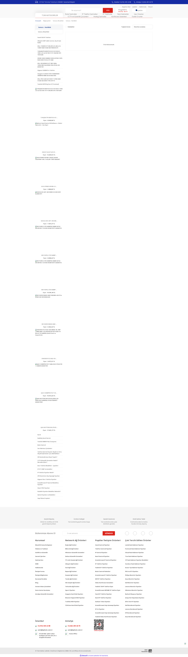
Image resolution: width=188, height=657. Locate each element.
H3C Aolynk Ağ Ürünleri (72, 583)
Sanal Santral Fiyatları (102, 545)
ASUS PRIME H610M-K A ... (49, 186)
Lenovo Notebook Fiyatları (134, 609)
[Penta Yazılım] (150, 651)
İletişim (150, 7)
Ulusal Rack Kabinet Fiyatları (134, 552)
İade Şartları (39, 560)
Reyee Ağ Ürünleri (71, 571)
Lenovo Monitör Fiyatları (133, 586)
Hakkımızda (142, 7)
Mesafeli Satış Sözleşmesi (43, 545)
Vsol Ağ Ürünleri (70, 567)
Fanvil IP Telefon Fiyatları (103, 594)
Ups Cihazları (139, 14)
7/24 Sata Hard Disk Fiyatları (74, 605)
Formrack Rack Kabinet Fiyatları (135, 549)
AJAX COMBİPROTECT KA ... (49, 393)
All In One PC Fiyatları (132, 601)
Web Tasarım (144, 650)
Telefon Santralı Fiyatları (103, 549)
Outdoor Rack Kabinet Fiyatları (135, 564)
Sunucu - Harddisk (71, 21)
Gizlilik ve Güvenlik (41, 552)
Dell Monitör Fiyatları (132, 583)
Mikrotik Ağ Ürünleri (72, 549)
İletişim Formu (40, 571)
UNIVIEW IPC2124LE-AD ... (49, 358)
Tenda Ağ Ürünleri (71, 579)
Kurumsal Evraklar (41, 579)
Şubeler (134, 7)
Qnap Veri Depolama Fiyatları (134, 598)
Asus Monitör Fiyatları (132, 579)
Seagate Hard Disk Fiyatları (74, 594)
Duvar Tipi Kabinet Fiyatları (134, 567)
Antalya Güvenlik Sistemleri (44, 594)
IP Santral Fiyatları (101, 552)
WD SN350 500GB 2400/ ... (49, 324)
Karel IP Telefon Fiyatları (103, 598)
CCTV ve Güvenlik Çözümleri (78, 16)
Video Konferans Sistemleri (104, 583)
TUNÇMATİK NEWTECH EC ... (49, 117)
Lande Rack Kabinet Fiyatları (134, 545)
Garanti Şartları (40, 556)
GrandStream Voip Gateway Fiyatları (107, 605)
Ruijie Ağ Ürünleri (70, 545)
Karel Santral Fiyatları (102, 556)
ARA (107, 10)
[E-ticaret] (93, 655)
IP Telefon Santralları (90, 14)
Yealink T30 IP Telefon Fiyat (104, 586)
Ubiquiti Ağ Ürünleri (71, 564)
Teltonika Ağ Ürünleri (72, 586)
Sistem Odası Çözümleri (43, 586)
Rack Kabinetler (123, 14)
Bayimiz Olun (126, 7)
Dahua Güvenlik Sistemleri (74, 556)
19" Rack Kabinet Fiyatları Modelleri (136, 560)
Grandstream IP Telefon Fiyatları (106, 575)
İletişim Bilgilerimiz (41, 575)
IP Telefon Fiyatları (101, 564)
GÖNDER (109, 533)
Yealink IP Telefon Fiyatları (104, 567)
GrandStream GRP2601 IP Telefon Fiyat (107, 590)
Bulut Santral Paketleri (102, 571)
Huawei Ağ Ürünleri (71, 575)
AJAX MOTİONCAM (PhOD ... (49, 427)
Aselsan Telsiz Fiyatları (102, 601)
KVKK (36, 564)
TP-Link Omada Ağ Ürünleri (74, 560)
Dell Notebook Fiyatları (132, 605)
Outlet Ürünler (137, 16)
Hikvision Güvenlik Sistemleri (74, 552)
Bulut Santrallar (71, 14)
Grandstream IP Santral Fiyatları (105, 560)
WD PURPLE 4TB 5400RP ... (49, 290)
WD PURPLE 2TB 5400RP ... (49, 255)
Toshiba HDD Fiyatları (72, 601)
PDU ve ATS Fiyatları (131, 571)
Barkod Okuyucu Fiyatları (133, 594)
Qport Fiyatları (70, 590)
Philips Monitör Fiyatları (133, 575)
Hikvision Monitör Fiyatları (134, 590)
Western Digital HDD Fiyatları (75, 598)
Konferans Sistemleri (119, 16)
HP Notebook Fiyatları (132, 613)
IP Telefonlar (107, 14)
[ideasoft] (84, 656)
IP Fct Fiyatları (99, 609)
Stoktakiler (71, 27)
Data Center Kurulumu (42, 590)
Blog (36, 583)
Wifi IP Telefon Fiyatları (102, 579)
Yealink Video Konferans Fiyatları (106, 617)
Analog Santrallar (100, 16)
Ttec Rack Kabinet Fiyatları (134, 556)
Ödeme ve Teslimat (41, 549)
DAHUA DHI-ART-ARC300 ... (49, 221)
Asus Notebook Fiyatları (133, 617)
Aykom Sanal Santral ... (49, 152)
